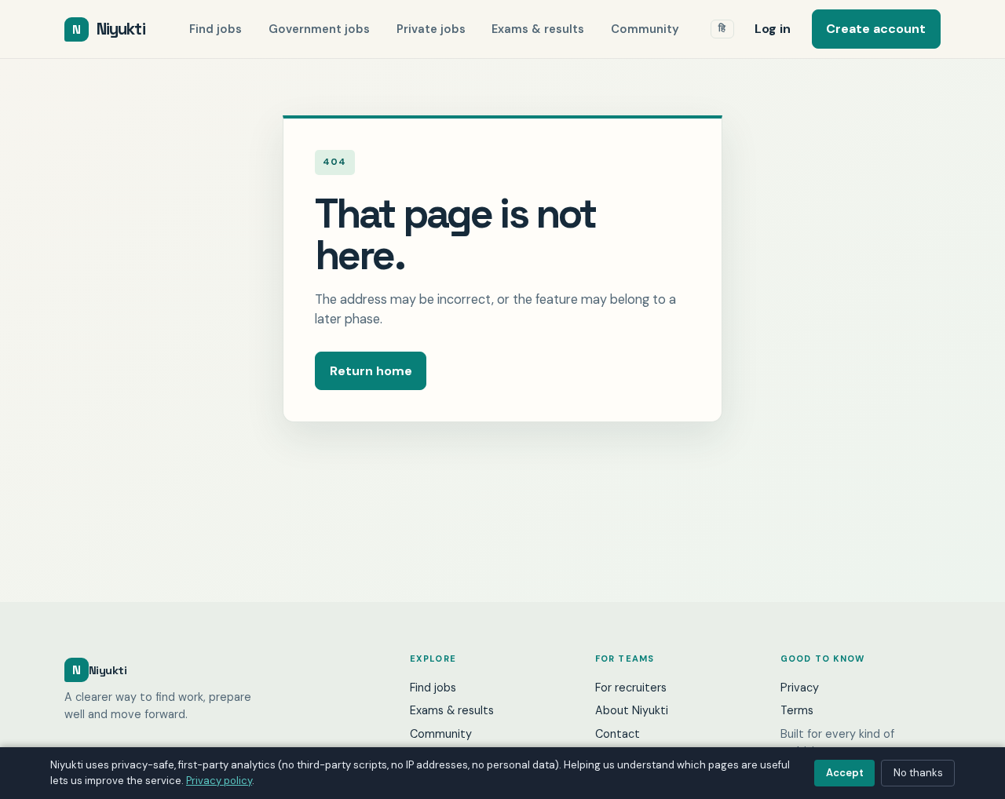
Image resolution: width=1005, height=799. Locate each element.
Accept (845, 772)
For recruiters (631, 687)
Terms (796, 710)
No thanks (918, 772)
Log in (773, 28)
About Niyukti (631, 710)
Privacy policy (219, 780)
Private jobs (431, 29)
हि (722, 28)
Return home (371, 371)
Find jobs (215, 29)
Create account (876, 28)
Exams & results (538, 29)
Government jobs (319, 29)
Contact (617, 734)
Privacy (799, 687)
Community (645, 29)
